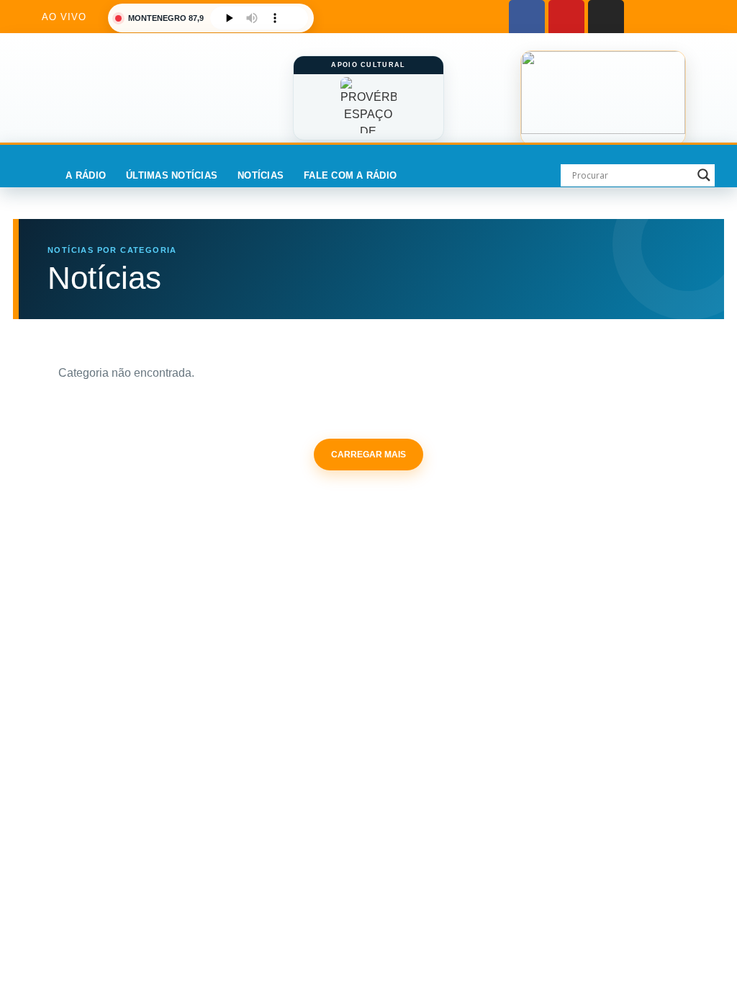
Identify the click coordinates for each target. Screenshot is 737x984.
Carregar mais (368, 454)
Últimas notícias (171, 175)
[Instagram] (606, 18)
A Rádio (85, 175)
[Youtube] (566, 18)
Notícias (261, 175)
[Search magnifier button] (704, 175)
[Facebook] (527, 18)
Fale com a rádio (350, 175)
